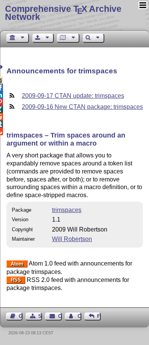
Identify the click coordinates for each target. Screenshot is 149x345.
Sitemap (40, 316)
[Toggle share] (2, 67)
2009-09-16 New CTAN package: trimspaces (82, 107)
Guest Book (21, 316)
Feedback (99, 316)
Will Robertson (72, 239)
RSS (16, 280)
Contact (60, 316)
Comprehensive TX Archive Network (63, 13)
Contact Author (79, 316)
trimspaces (66, 210)
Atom (17, 264)
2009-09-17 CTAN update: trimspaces (73, 95)
